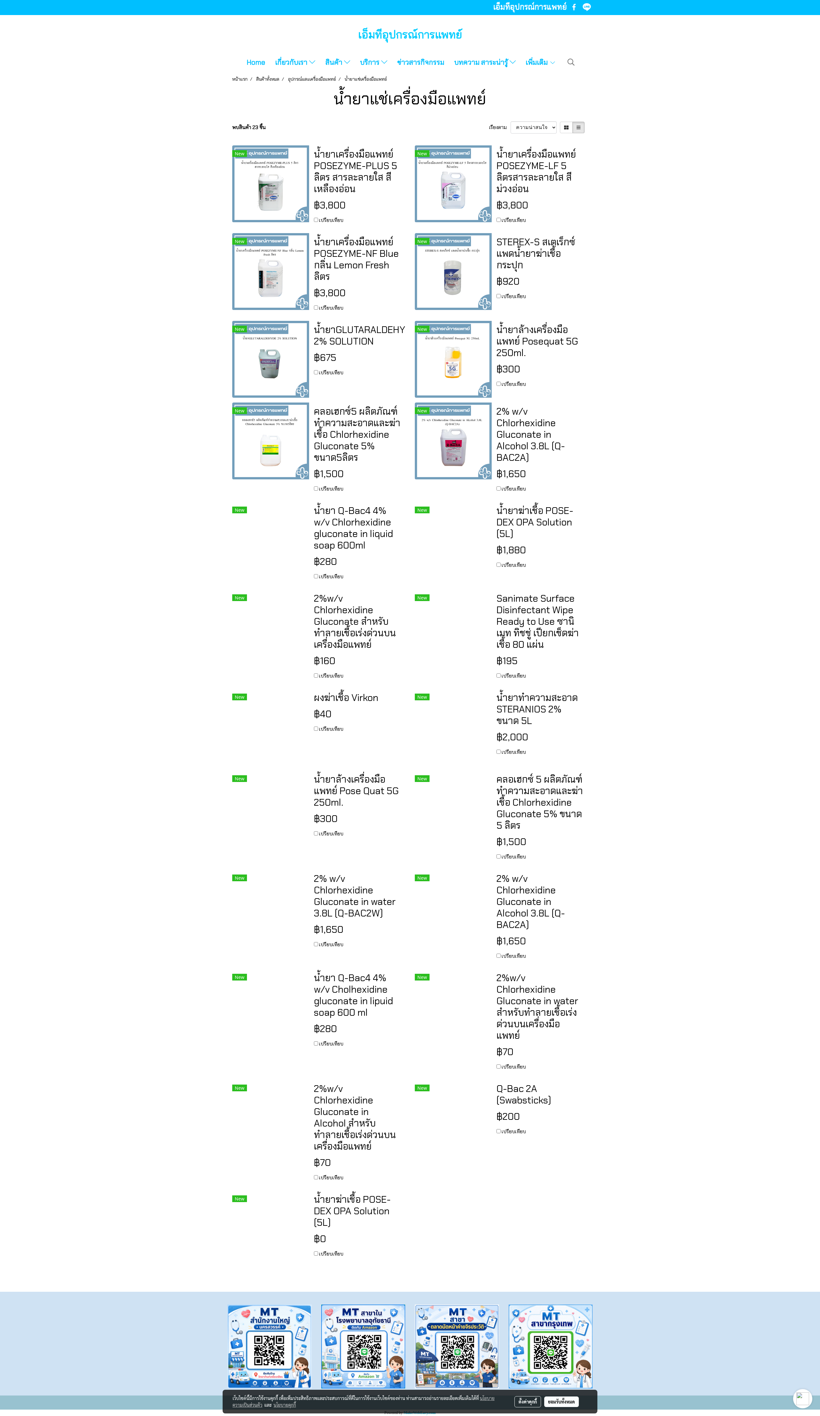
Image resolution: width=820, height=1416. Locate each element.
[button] (571, 62)
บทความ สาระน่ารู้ (482, 62)
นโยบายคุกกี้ (285, 1405)
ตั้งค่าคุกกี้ (528, 1401)
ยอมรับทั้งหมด (561, 1401)
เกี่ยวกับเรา (292, 62)
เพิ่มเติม (537, 62)
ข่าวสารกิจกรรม (420, 62)
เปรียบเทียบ (331, 220)
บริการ (370, 62)
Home (256, 62)
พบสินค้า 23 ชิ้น (249, 127)
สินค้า (334, 62)
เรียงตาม (500, 127)
